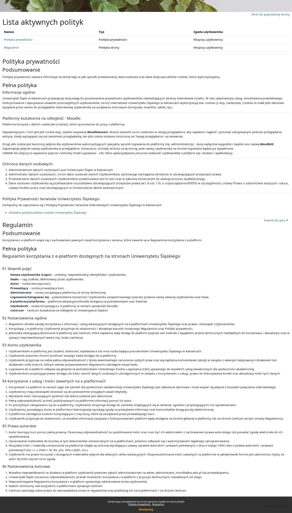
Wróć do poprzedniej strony (270, 14)
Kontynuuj (146, 509)
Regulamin (158, 504)
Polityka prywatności (139, 504)
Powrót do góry (275, 220)
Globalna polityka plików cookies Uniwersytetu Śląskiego (48, 212)
